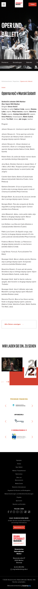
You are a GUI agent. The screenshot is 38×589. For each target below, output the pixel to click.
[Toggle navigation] (3, 4)
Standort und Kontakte (19, 504)
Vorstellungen (17, 62)
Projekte (19, 497)
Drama (19, 464)
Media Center (19, 483)
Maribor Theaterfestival (19, 470)
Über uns (19, 477)
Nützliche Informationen (19, 487)
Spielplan (19, 460)
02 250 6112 (20, 567)
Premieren (5, 62)
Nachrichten (19, 474)
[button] (7, 382)
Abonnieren (18, 527)
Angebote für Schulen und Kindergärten (19, 490)
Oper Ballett (19, 467)
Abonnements (19, 480)
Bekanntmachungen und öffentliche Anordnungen (19, 494)
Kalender (29, 62)
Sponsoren (19, 501)
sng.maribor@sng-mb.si (20, 569)
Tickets (33, 4)
